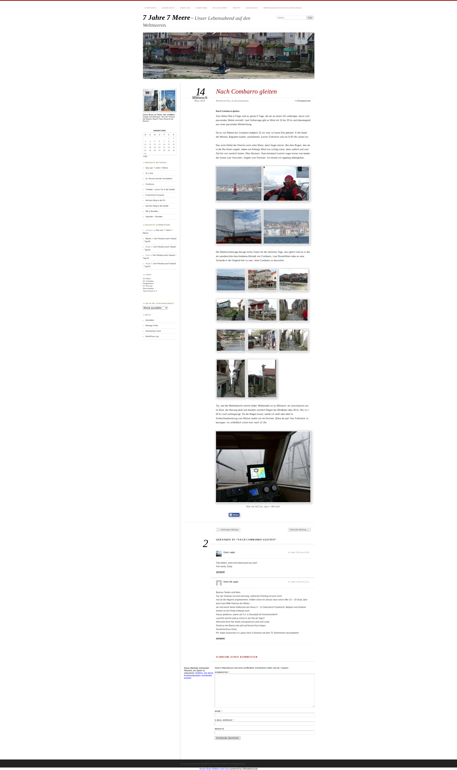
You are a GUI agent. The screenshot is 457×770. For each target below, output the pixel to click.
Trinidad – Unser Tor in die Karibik (160, 189)
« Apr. (145, 156)
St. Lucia (149, 173)
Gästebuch (252, 8)
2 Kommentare (304, 101)
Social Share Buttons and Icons (214, 769)
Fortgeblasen (148, 283)
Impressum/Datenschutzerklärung (282, 8)
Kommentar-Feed (153, 331)
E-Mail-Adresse (224, 720)
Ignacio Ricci (239, 764)
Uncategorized (241, 101)
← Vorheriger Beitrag (228, 529)
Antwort (220, 572)
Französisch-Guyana (154, 195)
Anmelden (149, 320)
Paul (228, 101)
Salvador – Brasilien (154, 216)
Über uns (185, 8)
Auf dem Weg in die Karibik (157, 206)
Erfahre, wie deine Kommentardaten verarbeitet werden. (198, 675)
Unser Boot (168, 8)
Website (219, 729)
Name (218, 711)
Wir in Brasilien (151, 211)
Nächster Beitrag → (299, 529)
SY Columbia (148, 281)
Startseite (150, 8)
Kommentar (222, 672)
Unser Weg (201, 8)
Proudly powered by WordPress (196, 764)
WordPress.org (152, 336)
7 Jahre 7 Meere (166, 17)
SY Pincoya (147, 286)
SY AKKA (147, 279)
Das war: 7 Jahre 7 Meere (156, 168)
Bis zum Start (220, 8)
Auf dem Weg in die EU (155, 200)
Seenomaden (148, 288)
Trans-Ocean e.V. (150, 291)
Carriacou (149, 184)
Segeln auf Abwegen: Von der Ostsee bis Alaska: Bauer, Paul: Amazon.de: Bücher (159, 119)
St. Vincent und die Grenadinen (158, 178)
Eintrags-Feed (151, 325)
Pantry (236, 8)
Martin (148, 238)
